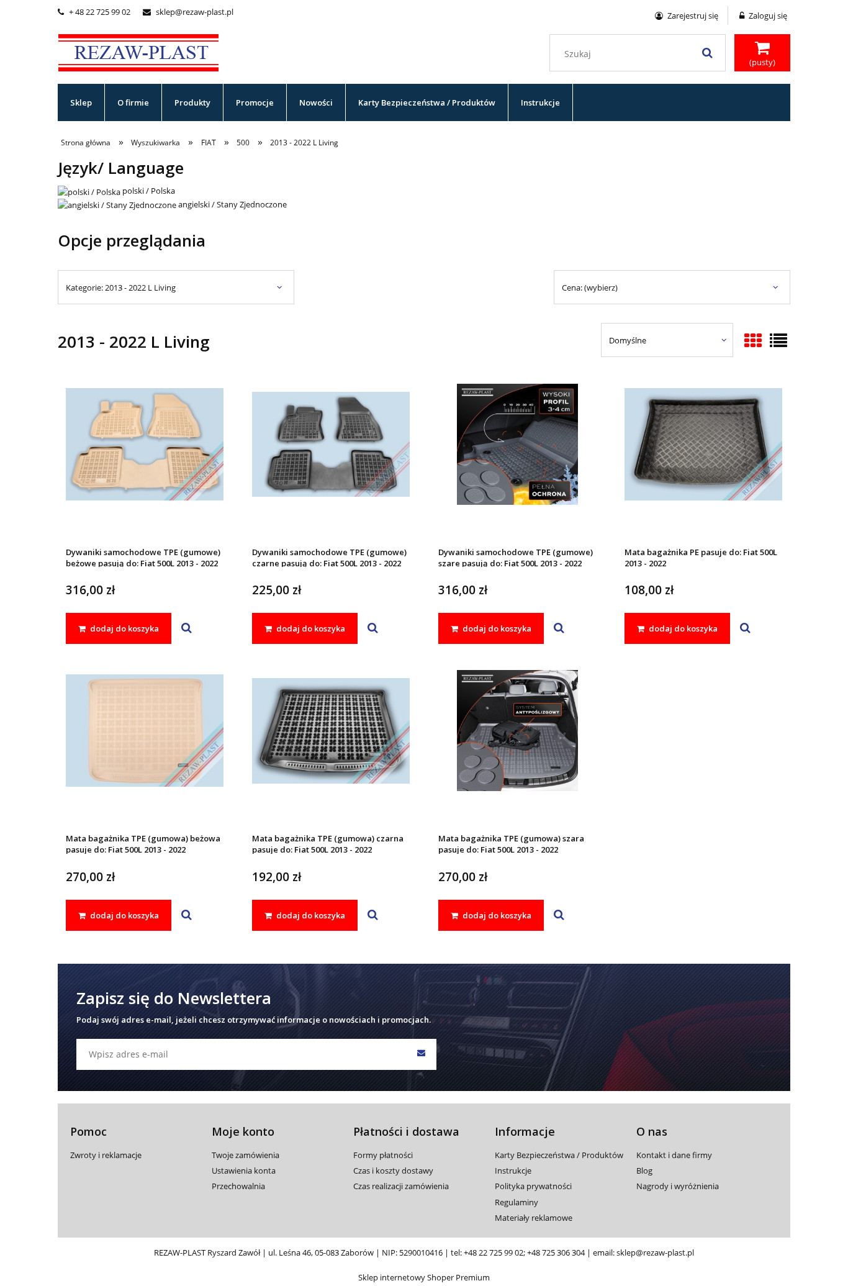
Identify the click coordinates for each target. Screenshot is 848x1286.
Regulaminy (516, 1202)
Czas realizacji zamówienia (401, 1186)
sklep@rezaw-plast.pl (188, 11)
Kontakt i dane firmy (674, 1155)
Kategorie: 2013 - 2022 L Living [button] (121, 287)
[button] (186, 628)
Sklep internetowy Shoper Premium (424, 1277)
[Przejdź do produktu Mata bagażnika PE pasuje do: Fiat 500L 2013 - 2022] (703, 460)
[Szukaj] (707, 52)
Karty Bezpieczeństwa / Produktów (559, 1155)
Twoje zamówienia (245, 1155)
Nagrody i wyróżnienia (677, 1186)
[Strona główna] (138, 51)
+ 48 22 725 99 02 (94, 11)
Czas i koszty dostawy (393, 1170)
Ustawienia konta (244, 1170)
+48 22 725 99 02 (493, 1252)
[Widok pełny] (778, 341)
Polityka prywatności (533, 1186)
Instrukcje (513, 1170)
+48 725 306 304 (556, 1252)
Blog (644, 1170)
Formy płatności (383, 1155)
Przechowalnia (238, 1186)
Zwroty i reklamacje (106, 1155)
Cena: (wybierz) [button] (590, 287)
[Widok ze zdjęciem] (753, 341)
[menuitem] (81, 102)
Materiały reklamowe (533, 1217)
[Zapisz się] (420, 1054)
